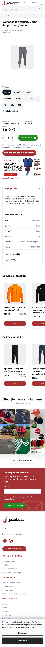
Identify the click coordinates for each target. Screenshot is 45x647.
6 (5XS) (7, 92)
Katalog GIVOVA (8, 586)
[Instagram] (10, 540)
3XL (19, 105)
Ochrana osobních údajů (11, 573)
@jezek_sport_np (22, 403)
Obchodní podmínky (9, 569)
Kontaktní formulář (14, 549)
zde (32, 627)
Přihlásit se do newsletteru (14, 505)
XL (5, 105)
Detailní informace (9, 178)
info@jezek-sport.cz (14, 534)
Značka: (6, 32)
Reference (6, 611)
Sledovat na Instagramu (25, 461)
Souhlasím (22, 641)
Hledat (39, 9)
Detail (15, 323)
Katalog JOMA (7, 590)
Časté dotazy (7, 565)
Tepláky (13, 260)
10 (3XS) (27, 92)
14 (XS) (18, 98)
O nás (4, 608)
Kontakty (5, 604)
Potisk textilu (7, 615)
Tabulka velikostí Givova (11, 583)
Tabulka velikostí (11, 111)
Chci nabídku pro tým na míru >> (19, 153)
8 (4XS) (17, 92)
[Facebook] (4, 540)
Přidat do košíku (26, 138)
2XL (12, 105)
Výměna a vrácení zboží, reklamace (15, 594)
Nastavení (22, 633)
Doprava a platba (8, 561)
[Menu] (42, 3)
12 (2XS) (7, 98)
